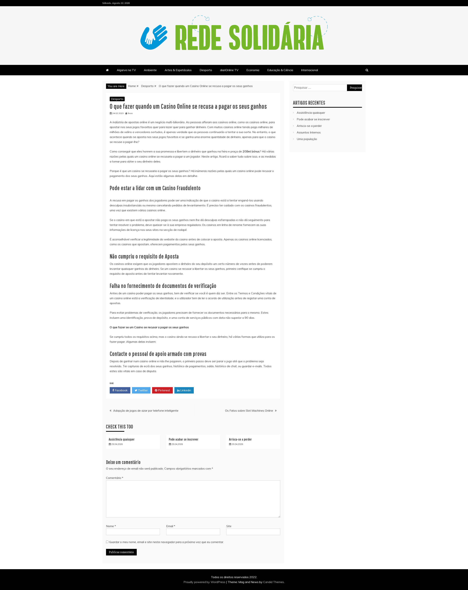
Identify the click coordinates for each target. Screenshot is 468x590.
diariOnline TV (229, 70)
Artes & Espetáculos (178, 70)
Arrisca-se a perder (240, 439)
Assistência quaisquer (122, 439)
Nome (111, 526)
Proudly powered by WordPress (205, 582)
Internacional (309, 70)
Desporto (206, 70)
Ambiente (150, 70)
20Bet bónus (251, 151)
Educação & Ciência (280, 70)
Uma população (307, 139)
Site (228, 526)
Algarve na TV (126, 70)
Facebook (121, 390)
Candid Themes (273, 582)
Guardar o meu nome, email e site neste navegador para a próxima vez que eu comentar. (166, 542)
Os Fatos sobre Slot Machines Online (249, 410)
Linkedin (185, 390)
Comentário (114, 478)
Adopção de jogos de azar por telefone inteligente (145, 410)
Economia (252, 70)
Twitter (142, 390)
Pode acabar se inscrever (184, 439)
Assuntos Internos (309, 132)
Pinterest (163, 390)
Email (170, 526)
